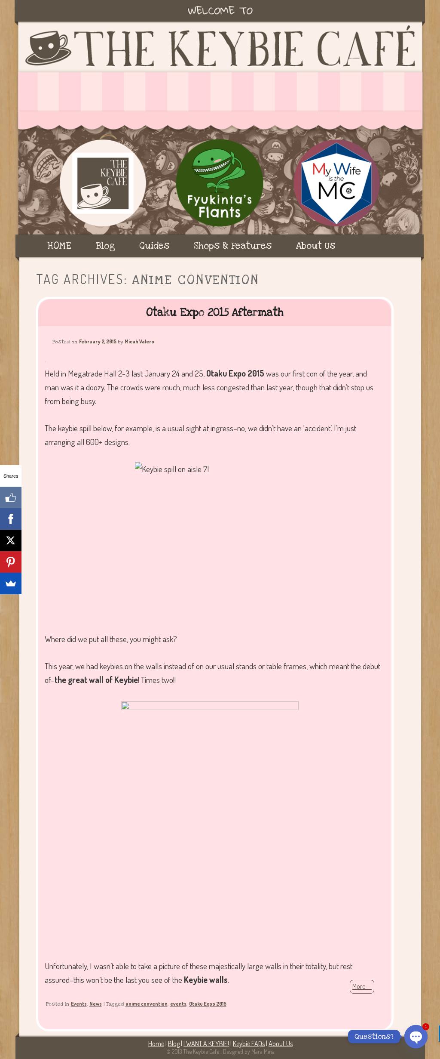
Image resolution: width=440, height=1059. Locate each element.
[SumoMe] (10, 583)
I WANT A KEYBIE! (206, 1043)
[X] (10, 540)
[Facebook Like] (10, 497)
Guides (154, 246)
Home (156, 1043)
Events (79, 1003)
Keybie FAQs (249, 1043)
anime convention (146, 1003)
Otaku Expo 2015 (207, 1003)
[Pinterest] (10, 562)
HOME (59, 246)
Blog (105, 246)
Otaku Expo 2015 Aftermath (215, 312)
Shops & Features (233, 246)
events (178, 1003)
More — (362, 986)
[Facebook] (10, 519)
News (95, 1003)
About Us (315, 246)
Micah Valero (139, 341)
